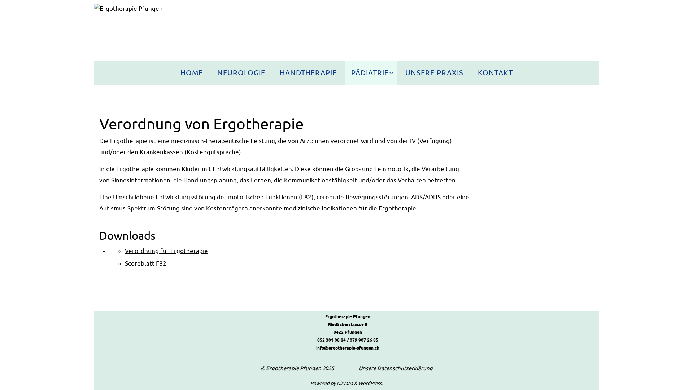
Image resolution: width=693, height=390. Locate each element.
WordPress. (370, 383)
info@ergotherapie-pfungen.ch (347, 348)
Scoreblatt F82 (145, 263)
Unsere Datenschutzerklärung (396, 368)
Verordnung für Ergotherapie (166, 251)
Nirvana (345, 383)
